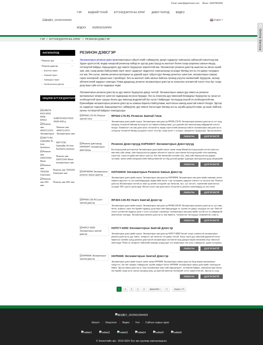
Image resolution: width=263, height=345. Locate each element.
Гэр (79, 12)
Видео (180, 12)
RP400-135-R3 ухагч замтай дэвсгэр (136, 200)
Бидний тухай (98, 12)
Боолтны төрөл (50, 71)
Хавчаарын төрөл (51, 80)
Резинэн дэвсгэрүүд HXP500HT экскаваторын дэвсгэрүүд (152, 143)
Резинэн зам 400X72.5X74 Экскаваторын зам (65, 130)
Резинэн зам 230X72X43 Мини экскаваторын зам (65, 159)
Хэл (137, 322)
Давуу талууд (160, 12)
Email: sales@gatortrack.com (185, 3)
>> (167, 289)
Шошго (96, 322)
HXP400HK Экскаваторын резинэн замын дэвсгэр (146, 171)
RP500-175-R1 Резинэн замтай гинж (136, 115)
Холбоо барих (102, 27)
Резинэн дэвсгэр (97, 39)
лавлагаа (189, 136)
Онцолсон (111, 322)
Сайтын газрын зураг (157, 322)
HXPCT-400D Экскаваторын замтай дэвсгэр (142, 228)
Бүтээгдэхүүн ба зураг (65, 39)
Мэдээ (81, 27)
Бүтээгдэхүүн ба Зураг (129, 12)
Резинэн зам (48, 60)
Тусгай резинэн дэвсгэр (54, 84)
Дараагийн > (155, 289)
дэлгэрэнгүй (211, 136)
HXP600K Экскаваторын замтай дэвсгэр (139, 256)
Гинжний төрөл (50, 75)
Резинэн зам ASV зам (63, 182)
